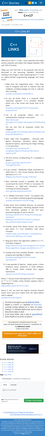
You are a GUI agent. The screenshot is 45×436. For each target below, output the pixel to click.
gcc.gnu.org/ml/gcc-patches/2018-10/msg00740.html (18, 164)
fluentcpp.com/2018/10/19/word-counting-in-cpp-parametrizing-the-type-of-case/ (23, 220)
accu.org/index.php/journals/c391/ (19, 191)
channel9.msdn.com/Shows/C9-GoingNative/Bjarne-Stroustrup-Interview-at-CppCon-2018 (22, 150)
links (9, 375)
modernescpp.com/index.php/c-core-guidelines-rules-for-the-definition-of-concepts (24, 235)
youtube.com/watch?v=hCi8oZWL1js (19, 94)
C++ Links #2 (9, 371)
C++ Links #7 (22, 31)
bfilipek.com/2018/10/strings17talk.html (21, 177)
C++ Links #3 (9, 369)
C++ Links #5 (9, 365)
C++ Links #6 (9, 363)
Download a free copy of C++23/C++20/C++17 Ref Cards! (22, 335)
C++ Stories (10, 3)
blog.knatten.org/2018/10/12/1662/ (15, 286)
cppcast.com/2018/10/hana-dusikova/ (20, 274)
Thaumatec (38, 304)
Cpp (5, 375)
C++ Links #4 (9, 367)
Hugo (23, 433)
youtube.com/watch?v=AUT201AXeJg (20, 200)
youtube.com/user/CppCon (11, 297)
